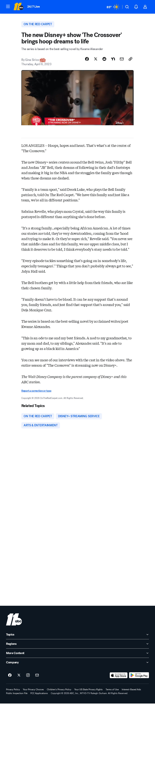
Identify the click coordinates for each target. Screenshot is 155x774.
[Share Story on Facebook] (87, 59)
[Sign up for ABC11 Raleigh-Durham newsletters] (37, 675)
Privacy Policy (13, 689)
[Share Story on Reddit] (104, 59)
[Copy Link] (130, 59)
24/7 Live (33, 7)
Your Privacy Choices (33, 689)
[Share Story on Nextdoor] (113, 59)
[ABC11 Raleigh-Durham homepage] (18, 7)
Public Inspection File (16, 693)
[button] (8, 6)
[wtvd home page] (14, 619)
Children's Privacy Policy (59, 689)
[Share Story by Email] (122, 59)
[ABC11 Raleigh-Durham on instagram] (28, 675)
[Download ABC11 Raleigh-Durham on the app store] (119, 675)
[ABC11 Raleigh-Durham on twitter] (19, 675)
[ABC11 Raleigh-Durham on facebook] (10, 675)
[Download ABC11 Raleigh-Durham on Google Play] (139, 675)
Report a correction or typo (36, 391)
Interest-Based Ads (131, 689)
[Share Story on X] (95, 59)
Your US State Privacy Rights (88, 689)
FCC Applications (39, 693)
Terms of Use (112, 689)
